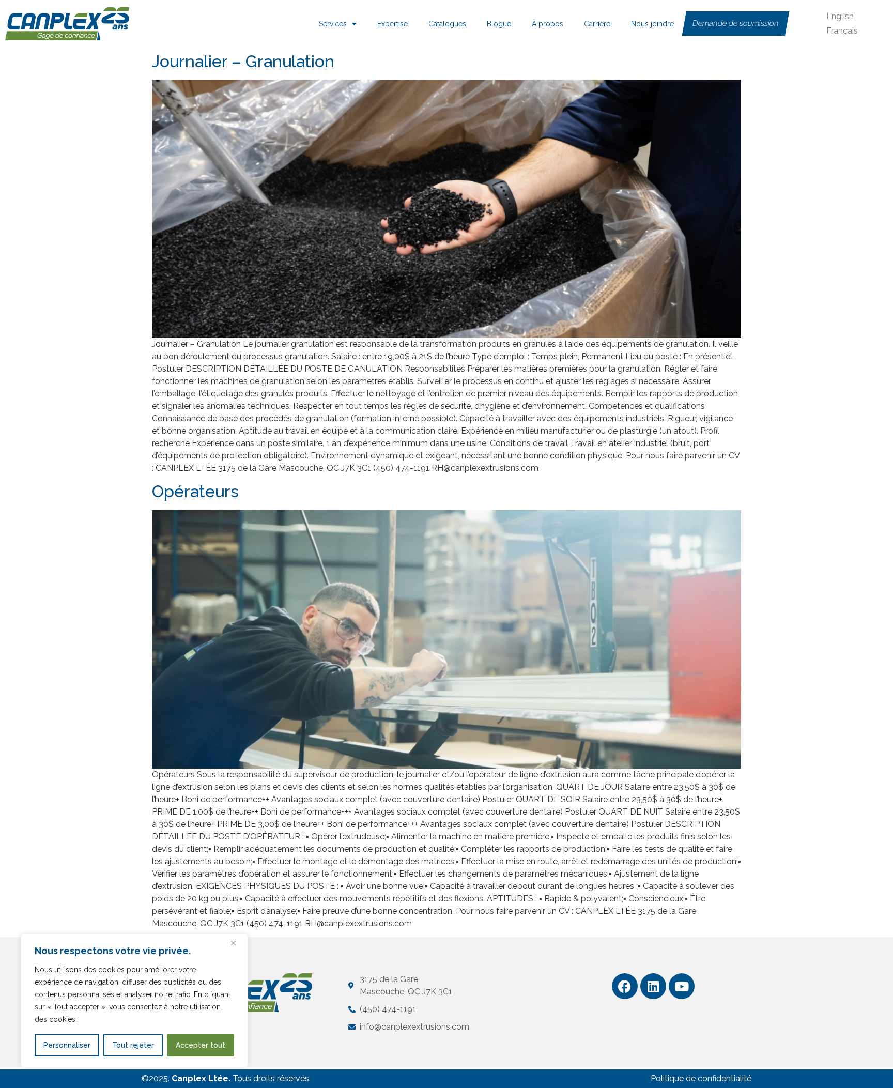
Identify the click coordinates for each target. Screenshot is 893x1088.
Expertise (392, 24)
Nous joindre (652, 24)
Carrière (597, 24)
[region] (134, 1000)
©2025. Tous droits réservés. (226, 1078)
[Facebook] (625, 986)
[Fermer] (237, 943)
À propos (547, 24)
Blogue (499, 24)
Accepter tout (200, 1045)
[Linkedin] (653, 986)
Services (333, 24)
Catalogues (447, 24)
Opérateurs (195, 491)
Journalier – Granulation (243, 61)
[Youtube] (682, 986)
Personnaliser (66, 1045)
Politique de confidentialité (701, 1078)
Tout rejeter (133, 1045)
